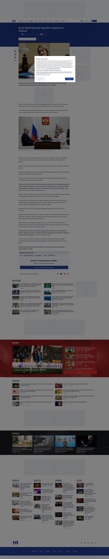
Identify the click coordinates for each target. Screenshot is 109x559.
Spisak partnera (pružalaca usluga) (42, 74)
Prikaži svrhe (40, 78)
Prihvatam (69, 78)
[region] (54, 69)
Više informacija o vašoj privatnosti (53, 68)
